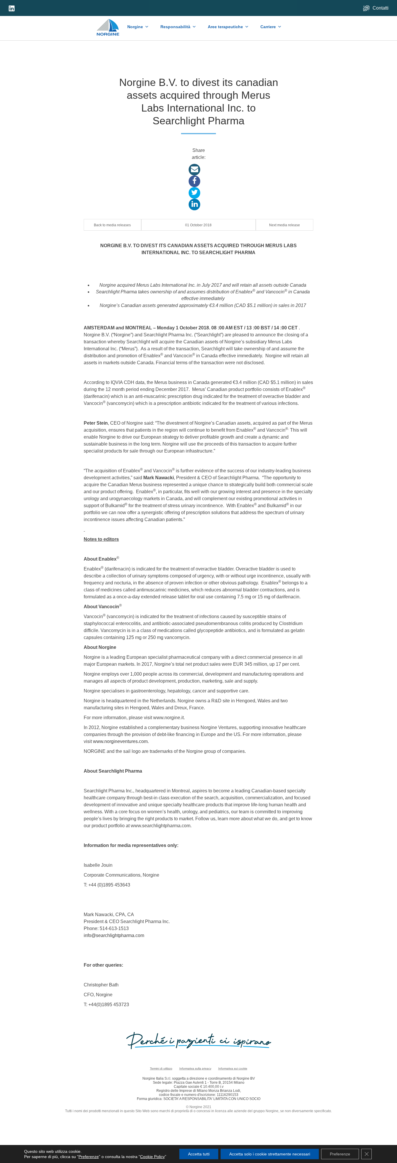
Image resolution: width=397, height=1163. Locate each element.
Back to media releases (112, 225)
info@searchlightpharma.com (114, 935)
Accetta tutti (199, 1154)
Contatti (381, 8)
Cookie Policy (152, 1156)
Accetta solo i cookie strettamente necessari (269, 1154)
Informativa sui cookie (232, 1068)
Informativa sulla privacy (195, 1068)
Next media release (284, 225)
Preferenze (88, 1156)
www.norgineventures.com (120, 741)
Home (108, 24)
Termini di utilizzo (161, 1068)
